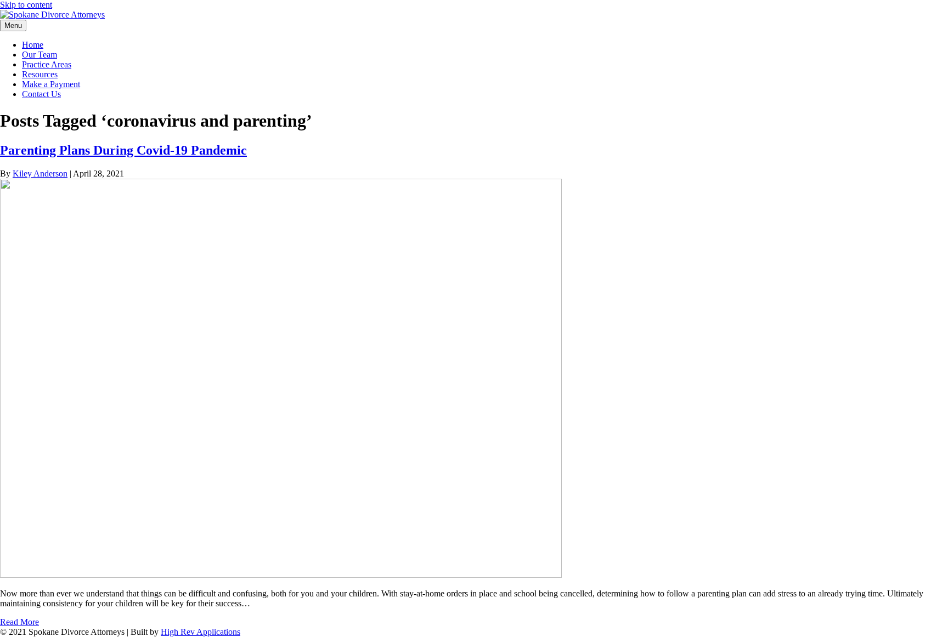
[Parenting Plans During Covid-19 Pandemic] (281, 574)
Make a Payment (51, 84)
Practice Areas (46, 64)
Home (32, 44)
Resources (40, 74)
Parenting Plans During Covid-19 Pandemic (123, 150)
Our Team (39, 54)
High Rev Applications (200, 631)
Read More (19, 622)
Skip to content (26, 4)
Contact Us (41, 94)
